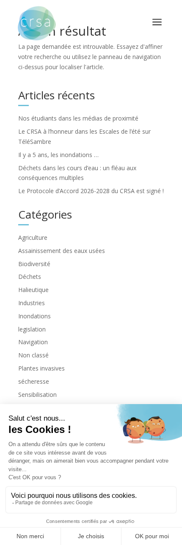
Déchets (29, 276)
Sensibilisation (37, 394)
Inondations (34, 316)
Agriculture (32, 237)
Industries (31, 303)
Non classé (33, 355)
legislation (32, 329)
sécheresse (33, 381)
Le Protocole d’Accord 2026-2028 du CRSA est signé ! (91, 191)
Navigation (33, 342)
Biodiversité (34, 264)
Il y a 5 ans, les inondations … (58, 155)
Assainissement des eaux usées (61, 251)
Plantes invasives (41, 368)
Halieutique (33, 290)
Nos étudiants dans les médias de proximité (78, 118)
